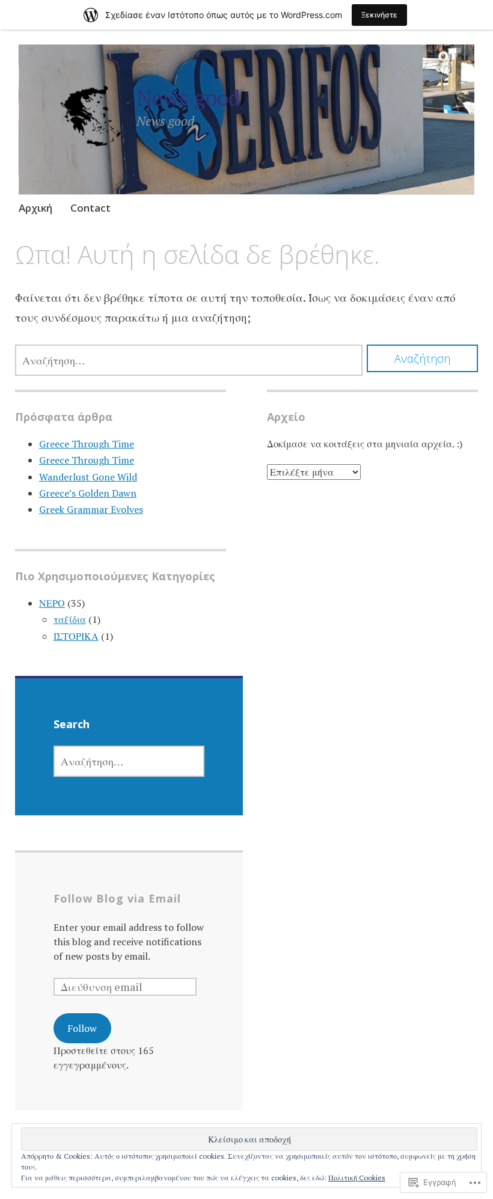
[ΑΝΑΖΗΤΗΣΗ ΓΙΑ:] (189, 360)
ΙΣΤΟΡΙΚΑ (76, 636)
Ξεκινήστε (379, 14)
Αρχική (35, 208)
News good (188, 98)
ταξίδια (70, 619)
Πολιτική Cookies (356, 1177)
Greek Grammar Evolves (91, 509)
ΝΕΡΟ (52, 603)
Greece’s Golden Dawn (87, 493)
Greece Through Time (86, 443)
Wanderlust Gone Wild (88, 476)
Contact (90, 208)
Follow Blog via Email (117, 898)
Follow (82, 1028)
